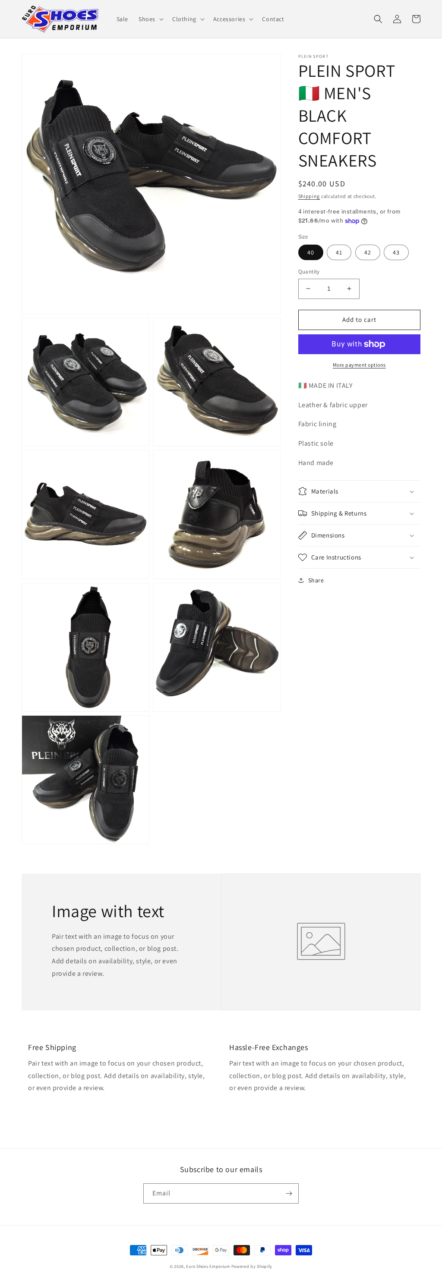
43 (396, 252)
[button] (150, 19)
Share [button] (316, 580)
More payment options (359, 365)
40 (310, 252)
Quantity (309, 271)
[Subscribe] (288, 1193)
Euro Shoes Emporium (208, 1266)
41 (339, 252)
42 (367, 252)
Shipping (309, 196)
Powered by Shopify (252, 1266)
